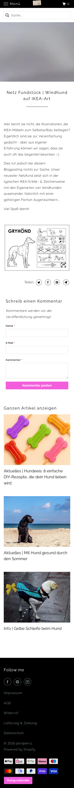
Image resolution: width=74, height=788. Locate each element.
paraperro (24, 743)
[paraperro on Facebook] (8, 682)
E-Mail (10, 342)
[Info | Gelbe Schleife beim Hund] (37, 597)
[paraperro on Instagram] (28, 682)
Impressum (13, 693)
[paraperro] (37, 4)
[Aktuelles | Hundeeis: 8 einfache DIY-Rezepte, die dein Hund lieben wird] (37, 439)
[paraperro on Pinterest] (18, 682)
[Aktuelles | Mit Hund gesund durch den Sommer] (37, 521)
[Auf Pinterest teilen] (56, 282)
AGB (7, 703)
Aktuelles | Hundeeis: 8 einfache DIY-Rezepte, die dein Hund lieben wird (35, 477)
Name (10, 325)
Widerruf (11, 713)
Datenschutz (14, 733)
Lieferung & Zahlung (20, 723)
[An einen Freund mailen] (65, 282)
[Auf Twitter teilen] (38, 282)
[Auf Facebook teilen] (47, 282)
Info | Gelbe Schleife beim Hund (33, 628)
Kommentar (14, 359)
